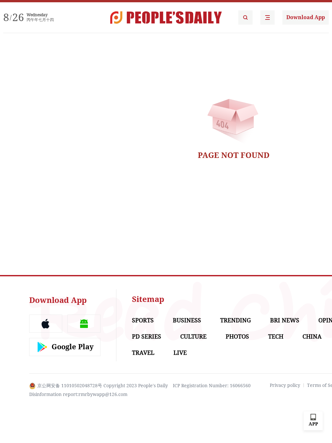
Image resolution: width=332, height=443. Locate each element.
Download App (305, 17)
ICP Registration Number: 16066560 (212, 385)
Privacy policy (285, 385)
